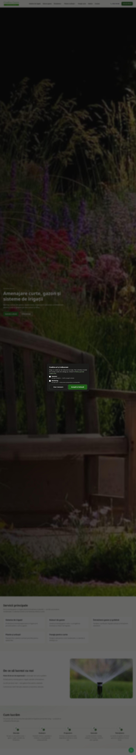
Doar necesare (58, 387)
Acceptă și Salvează (77, 387)
